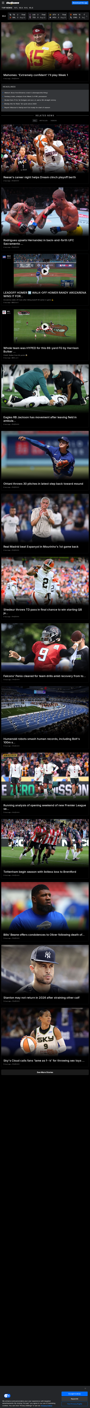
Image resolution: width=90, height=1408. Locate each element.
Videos (54, 120)
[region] (45, 1397)
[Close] (85, 1388)
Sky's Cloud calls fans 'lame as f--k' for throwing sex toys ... (43, 1060)
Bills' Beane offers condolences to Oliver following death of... (44, 934)
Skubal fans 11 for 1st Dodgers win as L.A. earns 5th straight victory (30, 100)
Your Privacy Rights (74, 1404)
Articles (43, 120)
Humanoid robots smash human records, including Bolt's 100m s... (41, 740)
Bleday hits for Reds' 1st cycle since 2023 (20, 104)
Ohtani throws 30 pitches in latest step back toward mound (43, 483)
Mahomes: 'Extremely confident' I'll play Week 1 (35, 75)
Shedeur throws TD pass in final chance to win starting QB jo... (42, 611)
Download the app (80, 3)
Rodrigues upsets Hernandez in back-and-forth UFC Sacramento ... (38, 241)
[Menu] (3, 3)
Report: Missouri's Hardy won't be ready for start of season (27, 107)
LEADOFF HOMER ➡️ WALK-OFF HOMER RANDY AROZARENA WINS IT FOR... (44, 294)
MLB (31, 8)
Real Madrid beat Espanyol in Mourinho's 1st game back (41, 546)
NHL (26, 8)
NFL (16, 8)
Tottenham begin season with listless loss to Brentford (39, 871)
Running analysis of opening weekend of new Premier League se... (44, 807)
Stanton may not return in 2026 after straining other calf (41, 997)
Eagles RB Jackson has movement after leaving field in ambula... (40, 419)
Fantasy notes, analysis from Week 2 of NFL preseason (25, 96)
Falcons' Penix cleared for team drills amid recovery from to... (44, 676)
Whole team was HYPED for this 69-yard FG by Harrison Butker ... (41, 349)
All (34, 120)
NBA (21, 8)
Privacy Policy (46, 1405)
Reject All (74, 1399)
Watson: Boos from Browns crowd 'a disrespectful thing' (26, 93)
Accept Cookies (74, 1394)
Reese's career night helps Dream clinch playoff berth (39, 177)
